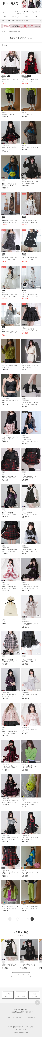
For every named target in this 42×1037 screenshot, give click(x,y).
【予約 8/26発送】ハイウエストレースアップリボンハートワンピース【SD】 (30, 514)
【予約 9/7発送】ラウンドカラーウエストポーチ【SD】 (30, 804)
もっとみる (21, 975)
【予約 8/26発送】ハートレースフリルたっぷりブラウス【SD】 (10, 733)
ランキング (15, 17)
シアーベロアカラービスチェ (30, 147)
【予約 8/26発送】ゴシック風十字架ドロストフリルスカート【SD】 (30, 661)
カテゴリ (26, 17)
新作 (5, 17)
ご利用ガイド (10, 1017)
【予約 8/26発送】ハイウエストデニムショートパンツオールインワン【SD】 (30, 441)
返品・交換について (21, 1017)
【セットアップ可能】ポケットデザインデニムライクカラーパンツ (30, 908)
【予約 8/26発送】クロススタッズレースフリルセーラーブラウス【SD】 (10, 477)
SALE (37, 17)
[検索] (33, 12)
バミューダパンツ (27, 114)
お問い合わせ (31, 1017)
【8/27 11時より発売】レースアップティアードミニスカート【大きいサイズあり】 (30, 330)
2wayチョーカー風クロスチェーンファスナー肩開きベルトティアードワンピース (10, 767)
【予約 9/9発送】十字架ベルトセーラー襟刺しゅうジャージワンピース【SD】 (30, 588)
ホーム (3, 31)
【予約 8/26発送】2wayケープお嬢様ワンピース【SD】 (30, 624)
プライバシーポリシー (21, 1029)
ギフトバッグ (5, 621)
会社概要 (10, 1027)
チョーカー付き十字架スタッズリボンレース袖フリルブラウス (10, 839)
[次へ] (32, 919)
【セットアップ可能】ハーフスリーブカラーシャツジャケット (10, 908)
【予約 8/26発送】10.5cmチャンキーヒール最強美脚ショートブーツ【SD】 (30, 404)
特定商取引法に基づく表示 (21, 1027)
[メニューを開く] (3, 12)
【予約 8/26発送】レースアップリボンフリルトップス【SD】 (30, 551)
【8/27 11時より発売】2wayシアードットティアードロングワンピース (30, 296)
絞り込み (7, 45)
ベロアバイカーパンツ (8, 114)
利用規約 (32, 1027)
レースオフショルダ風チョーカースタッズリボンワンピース (10, 802)
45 (27, 919)
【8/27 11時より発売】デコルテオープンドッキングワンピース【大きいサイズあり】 (10, 222)
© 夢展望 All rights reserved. (21, 1032)
